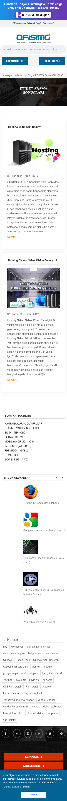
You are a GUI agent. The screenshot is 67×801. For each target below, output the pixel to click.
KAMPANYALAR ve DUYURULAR (23, 423)
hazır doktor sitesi (13, 713)
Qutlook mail (23, 660)
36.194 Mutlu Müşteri (35, 15)
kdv (5, 646)
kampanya (52, 713)
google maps (10, 673)
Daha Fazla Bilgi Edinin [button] (17, 786)
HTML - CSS (12, 455)
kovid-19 (34, 680)
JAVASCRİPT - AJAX (16, 459)
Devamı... (12, 236)
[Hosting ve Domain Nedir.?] (33, 152)
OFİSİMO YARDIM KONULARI (22, 428)
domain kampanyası (38, 646)
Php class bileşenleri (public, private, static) (43, 560)
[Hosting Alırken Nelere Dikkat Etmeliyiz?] (33, 288)
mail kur (36, 666)
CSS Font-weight (12, 686)
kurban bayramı (12, 693)
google (48, 666)
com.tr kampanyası (14, 653)
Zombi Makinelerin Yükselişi (39, 622)
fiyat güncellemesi (52, 673)
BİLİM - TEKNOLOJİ (16, 432)
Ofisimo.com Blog (23, 75)
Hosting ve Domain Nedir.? (24, 127)
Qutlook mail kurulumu (46, 660)
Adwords (47, 680)
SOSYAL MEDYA (14, 437)
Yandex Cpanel (46, 700)
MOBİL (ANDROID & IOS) (19, 441)
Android (47, 686)
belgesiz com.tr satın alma (43, 653)
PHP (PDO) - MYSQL (16, 450)
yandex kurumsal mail (15, 706)
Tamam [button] (33, 794)
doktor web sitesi (52, 706)
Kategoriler (13, 61)
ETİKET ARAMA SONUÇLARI (49, 75)
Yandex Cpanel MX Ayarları (18, 700)
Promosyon (17, 646)
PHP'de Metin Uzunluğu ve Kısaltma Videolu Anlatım (43, 592)
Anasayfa (7, 75)
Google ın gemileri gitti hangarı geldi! (44, 530)
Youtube (8, 680)
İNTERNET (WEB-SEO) (18, 446)
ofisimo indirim (35, 713)
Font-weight (32, 686)
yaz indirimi (9, 719)
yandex (35, 706)
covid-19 (21, 680)
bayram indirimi (33, 693)
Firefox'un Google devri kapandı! (41, 503)
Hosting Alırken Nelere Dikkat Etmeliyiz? (32, 260)
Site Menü (52, 61)
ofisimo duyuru (29, 673)
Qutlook (7, 660)
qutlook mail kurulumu (15, 666)
